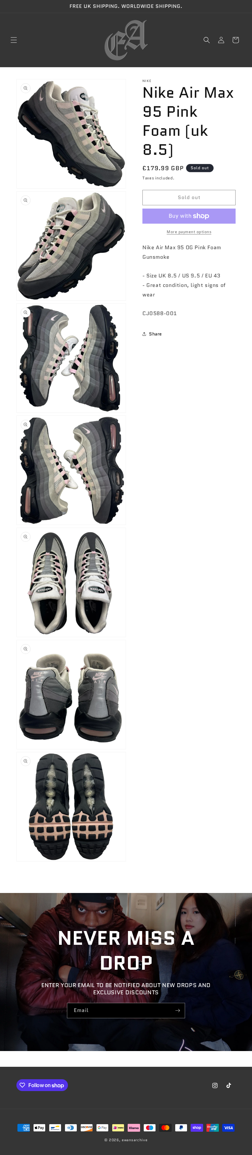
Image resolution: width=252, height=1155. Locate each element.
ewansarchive (134, 1140)
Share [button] (155, 334)
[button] (14, 40)
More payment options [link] (189, 231)
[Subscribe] (177, 1010)
